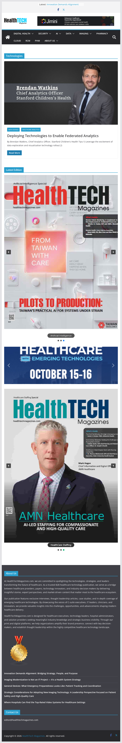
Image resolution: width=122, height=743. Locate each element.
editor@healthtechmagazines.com (21, 720)
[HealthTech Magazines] (7, 37)
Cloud (17, 40)
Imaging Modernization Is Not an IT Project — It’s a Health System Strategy (42, 679)
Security (43, 33)
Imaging (83, 33)
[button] (32, 34)
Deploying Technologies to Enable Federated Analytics (53, 135)
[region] (61, 258)
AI (57, 33)
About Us (50, 40)
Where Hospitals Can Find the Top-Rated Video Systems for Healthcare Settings (44, 702)
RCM (28, 40)
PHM (37, 40)
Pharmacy (102, 33)
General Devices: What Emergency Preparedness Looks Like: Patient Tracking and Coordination (52, 685)
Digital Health (22, 33)
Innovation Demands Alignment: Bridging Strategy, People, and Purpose (41, 673)
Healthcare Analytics (30, 130)
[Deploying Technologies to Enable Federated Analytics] (61, 93)
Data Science (13, 130)
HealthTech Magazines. (33, 735)
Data (68, 33)
